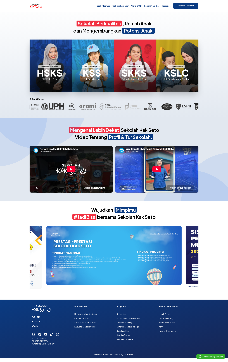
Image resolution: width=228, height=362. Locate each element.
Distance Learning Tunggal (128, 327)
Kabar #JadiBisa (152, 6)
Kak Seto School (81, 318)
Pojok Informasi (103, 6)
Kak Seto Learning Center (85, 327)
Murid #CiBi (136, 6)
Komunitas (121, 314)
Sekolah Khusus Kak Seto (85, 322)
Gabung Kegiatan (120, 6)
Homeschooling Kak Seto (85, 314)
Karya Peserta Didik (167, 322)
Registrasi (166, 6)
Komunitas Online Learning (128, 318)
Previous (27, 257)
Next (200, 257)
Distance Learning (124, 322)
